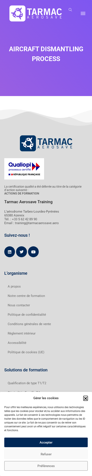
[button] (85, 398)
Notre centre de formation (26, 296)
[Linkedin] (9, 251)
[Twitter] (21, 251)
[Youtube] (33, 251)
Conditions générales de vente (29, 324)
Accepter (46, 442)
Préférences (46, 466)
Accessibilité (17, 343)
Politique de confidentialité (27, 315)
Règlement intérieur (22, 333)
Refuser (46, 454)
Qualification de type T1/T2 (27, 383)
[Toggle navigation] (83, 13)
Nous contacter (19, 305)
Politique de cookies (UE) (26, 352)
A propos (14, 286)
